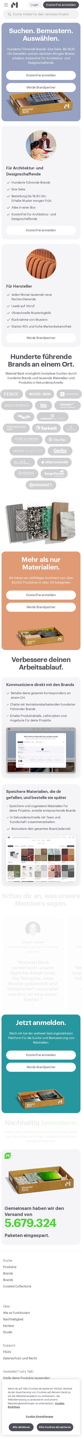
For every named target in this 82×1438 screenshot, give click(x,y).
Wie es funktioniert (16, 1312)
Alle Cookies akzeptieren (55, 1427)
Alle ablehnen (21, 1427)
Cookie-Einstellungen (39, 1416)
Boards (8, 1280)
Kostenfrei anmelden (61, 4)
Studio (7, 1332)
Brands (8, 1273)
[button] (6, 5)
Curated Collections (17, 1286)
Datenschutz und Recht (20, 1358)
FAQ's (7, 1352)
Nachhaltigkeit (13, 1319)
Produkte (9, 1267)
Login (35, 4)
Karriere (8, 1325)
